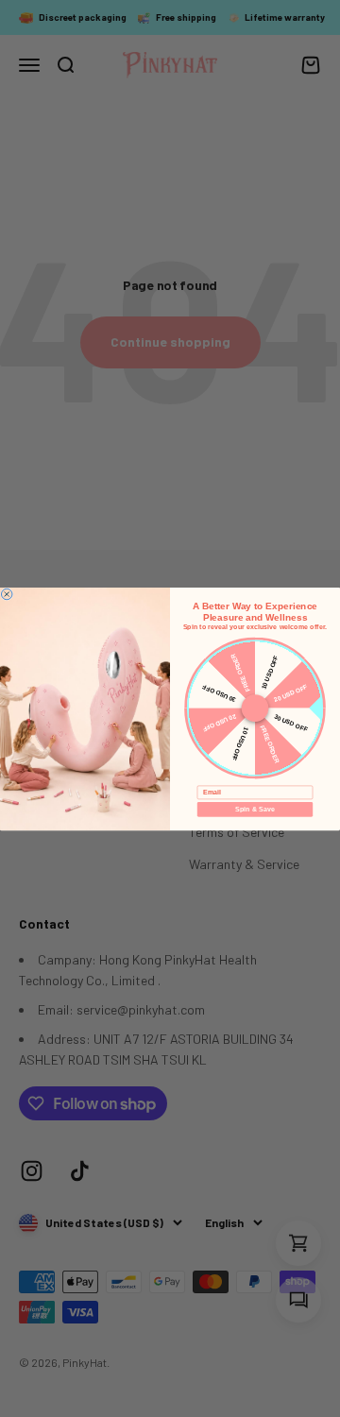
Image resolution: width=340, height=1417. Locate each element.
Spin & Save (254, 808)
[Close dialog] (6, 594)
